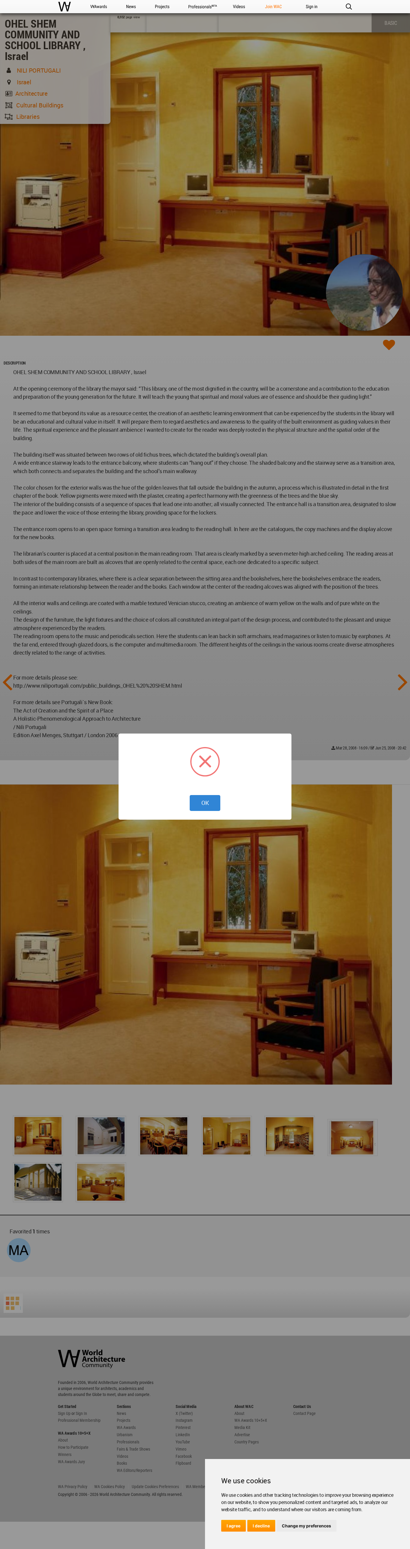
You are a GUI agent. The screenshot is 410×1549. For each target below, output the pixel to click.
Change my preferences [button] (306, 1525)
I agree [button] (233, 1525)
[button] (348, 6)
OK (205, 803)
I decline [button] (261, 1525)
